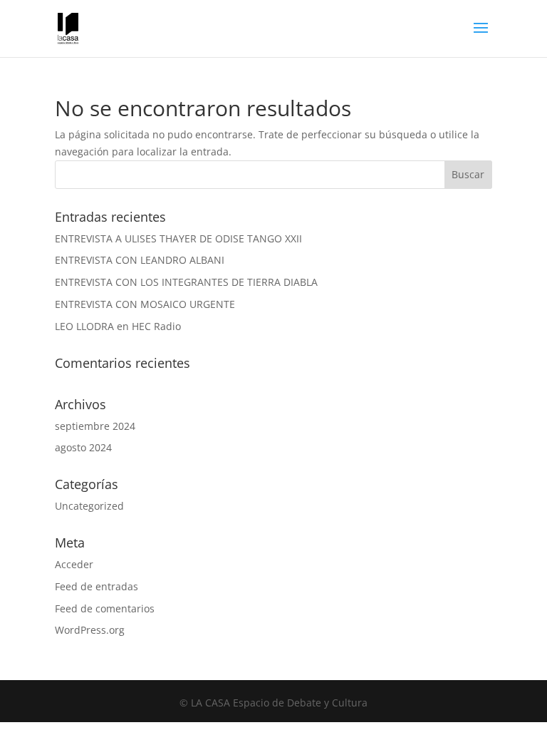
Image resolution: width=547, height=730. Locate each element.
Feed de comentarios (105, 608)
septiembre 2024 (95, 426)
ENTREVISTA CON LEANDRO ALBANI (139, 260)
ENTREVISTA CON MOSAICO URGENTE (145, 304)
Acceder (74, 564)
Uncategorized (89, 506)
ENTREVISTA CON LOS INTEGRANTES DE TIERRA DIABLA (186, 282)
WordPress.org (90, 630)
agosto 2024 (83, 447)
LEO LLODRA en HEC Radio (118, 326)
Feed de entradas (96, 586)
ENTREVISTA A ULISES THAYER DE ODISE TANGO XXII (178, 238)
